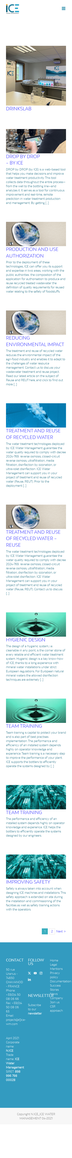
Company (56, 998)
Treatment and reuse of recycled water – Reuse (33, 538)
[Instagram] (41, 973)
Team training (24, 726)
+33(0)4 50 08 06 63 (14, 1007)
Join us (54, 1002)
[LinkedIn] (29, 979)
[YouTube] (35, 973)
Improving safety (28, 882)
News (54, 994)
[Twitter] (29, 973)
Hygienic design (25, 640)
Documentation (60, 981)
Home (54, 960)
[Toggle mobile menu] (64, 8)
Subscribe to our (35, 1009)
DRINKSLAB (18, 109)
